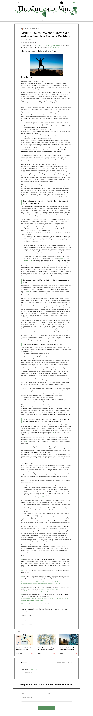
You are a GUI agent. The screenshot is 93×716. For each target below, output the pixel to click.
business (42, 609)
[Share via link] (32, 620)
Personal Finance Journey (27, 615)
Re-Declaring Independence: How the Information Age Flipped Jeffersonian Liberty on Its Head (68, 648)
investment (57, 609)
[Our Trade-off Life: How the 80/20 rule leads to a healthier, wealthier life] (24, 639)
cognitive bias (49, 609)
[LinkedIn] (61, 2)
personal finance (25, 611)
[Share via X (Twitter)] (25, 620)
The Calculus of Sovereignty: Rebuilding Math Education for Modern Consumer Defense (46, 648)
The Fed (24, 609)
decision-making (35, 611)
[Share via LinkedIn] (28, 620)
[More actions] (71, 29)
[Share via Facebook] (22, 620)
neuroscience (64, 609)
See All (77, 631)
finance (36, 609)
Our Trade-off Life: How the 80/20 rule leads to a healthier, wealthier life (24, 648)
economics (30, 609)
